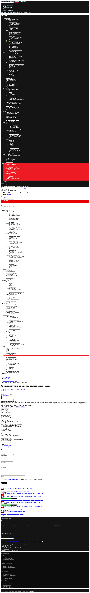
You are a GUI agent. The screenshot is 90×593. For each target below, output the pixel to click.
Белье (4, 52)
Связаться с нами (7, 566)
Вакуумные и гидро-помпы (15, 37)
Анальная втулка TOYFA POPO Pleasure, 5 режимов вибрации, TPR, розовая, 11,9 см (21, 502)
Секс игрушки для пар (14, 43)
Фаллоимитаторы (13, 22)
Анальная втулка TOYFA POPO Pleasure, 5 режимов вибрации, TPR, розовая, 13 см (21, 509)
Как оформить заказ (8, 5)
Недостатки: (3, 460)
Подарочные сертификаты (15, 42)
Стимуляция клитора (14, 24)
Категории (4, 15)
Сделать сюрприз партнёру (12, 171)
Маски (7, 157)
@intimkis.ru (6, 549)
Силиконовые (12, 149)
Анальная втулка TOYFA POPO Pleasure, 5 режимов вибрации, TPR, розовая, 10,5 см (21, 496)
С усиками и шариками (14, 136)
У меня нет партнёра (11, 173)
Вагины (11, 90)
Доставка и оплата (7, 7)
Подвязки (11, 75)
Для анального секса (14, 148)
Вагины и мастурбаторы (15, 32)
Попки (10, 92)
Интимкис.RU (32, 591)
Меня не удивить (10, 177)
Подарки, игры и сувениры (15, 50)
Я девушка (11, 174)
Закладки (17, 186)
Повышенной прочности (15, 135)
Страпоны (11, 29)
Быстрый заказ (12, 401)
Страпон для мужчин (14, 38)
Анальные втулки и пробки (15, 103)
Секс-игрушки (6, 377)
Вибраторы (11, 20)
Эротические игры (13, 44)
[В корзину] (1, 489)
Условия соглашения (8, 10)
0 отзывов (3, 391)
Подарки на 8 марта (11, 164)
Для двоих (15, 41)
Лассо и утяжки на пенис (15, 97)
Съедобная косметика (14, 127)
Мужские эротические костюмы (16, 64)
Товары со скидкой (8, 578)
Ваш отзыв (3, 466)
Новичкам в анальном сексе (13, 179)
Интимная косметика (11, 123)
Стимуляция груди (13, 28)
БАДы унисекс (12, 143)
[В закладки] (2, 489)
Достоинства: (4, 455)
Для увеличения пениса (14, 150)
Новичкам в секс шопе (11, 167)
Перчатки (11, 71)
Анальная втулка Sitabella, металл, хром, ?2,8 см (12, 514)
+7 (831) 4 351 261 (5, 189)
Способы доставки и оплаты (18, 407)
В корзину (4, 401)
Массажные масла (13, 125)
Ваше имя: (3, 453)
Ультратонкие (12, 132)
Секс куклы (12, 36)
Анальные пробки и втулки (10, 381)
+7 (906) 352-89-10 (7, 547)
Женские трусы (12, 57)
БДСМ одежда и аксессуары (13, 155)
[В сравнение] (3, 489)
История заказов (11, 186)
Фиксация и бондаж (11, 160)
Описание (5, 444)
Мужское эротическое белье (13, 62)
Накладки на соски (13, 72)
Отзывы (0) (6, 446)
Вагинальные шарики (14, 25)
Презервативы (9, 130)
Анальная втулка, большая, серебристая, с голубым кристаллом (16, 491)
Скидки (5, 181)
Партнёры (5, 577)
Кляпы (7, 158)
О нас (4, 6)
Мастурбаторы (12, 94)
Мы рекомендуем (10, 165)
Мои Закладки (6, 586)
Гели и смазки (9, 145)
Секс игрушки (6, 18)
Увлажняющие (12, 146)
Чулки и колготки (10, 66)
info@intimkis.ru (8, 194)
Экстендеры (12, 39)
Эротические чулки (13, 69)
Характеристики (7, 445)
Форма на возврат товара (9, 567)
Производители (7, 574)
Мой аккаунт (4, 183)
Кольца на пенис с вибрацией (16, 101)
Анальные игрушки (13, 47)
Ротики (11, 93)
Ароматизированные (14, 134)
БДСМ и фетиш (7, 154)
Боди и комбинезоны (14, 55)
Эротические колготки (14, 67)
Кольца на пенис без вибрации (16, 99)
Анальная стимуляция (14, 23)
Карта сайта (6, 569)
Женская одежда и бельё (12, 53)
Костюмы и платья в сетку (15, 58)
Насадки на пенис (13, 98)
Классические (12, 131)
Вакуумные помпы (13, 27)
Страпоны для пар (13, 48)
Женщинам (15, 19)
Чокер (10, 74)
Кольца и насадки (13, 33)
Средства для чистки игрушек (16, 129)
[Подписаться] (1, 540)
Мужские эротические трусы (16, 65)
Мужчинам (15, 30)
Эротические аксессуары (12, 70)
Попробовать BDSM (11, 169)
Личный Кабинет (7, 583)
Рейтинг (3, 476)
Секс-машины (9, 162)
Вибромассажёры (13, 46)
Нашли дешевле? (5, 395)
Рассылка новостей (24, 186)
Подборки (5, 163)
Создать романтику (10, 172)
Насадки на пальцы (13, 51)
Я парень (11, 176)
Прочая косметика (13, 126)
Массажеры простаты (14, 104)
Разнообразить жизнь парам (13, 168)
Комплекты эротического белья (16, 60)
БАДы (7, 139)
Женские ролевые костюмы (15, 56)
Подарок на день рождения (12, 178)
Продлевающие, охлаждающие (16, 151)
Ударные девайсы (10, 159)
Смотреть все (12, 61)
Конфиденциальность (8, 8)
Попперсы (11, 144)
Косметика (6, 122)
